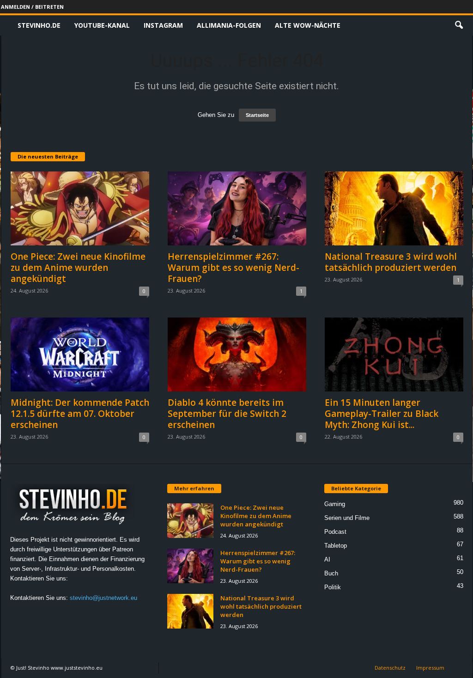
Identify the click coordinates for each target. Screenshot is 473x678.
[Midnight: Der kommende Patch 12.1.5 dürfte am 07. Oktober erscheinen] (80, 354)
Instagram (163, 25)
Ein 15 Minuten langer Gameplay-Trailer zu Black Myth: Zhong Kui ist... (381, 414)
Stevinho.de (39, 25)
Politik (332, 587)
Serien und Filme (347, 517)
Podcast (335, 531)
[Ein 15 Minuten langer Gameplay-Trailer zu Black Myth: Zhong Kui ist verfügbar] (394, 354)
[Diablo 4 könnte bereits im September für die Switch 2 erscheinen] (237, 354)
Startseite (257, 115)
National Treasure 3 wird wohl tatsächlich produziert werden (391, 262)
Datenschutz (390, 667)
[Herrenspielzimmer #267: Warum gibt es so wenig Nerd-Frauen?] (237, 208)
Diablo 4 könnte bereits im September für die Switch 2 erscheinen (227, 414)
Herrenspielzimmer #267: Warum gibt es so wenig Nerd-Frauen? (233, 267)
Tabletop (335, 545)
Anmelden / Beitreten (32, 6)
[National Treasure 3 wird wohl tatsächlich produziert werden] (394, 208)
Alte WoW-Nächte (307, 25)
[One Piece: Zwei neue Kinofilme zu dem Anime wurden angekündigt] (80, 208)
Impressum (430, 667)
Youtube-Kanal (102, 25)
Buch (331, 573)
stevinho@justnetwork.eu (103, 597)
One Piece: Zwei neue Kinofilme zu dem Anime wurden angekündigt (78, 267)
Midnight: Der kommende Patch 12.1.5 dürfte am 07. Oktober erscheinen (80, 414)
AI (327, 559)
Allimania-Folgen (229, 25)
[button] (459, 25)
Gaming (334, 504)
